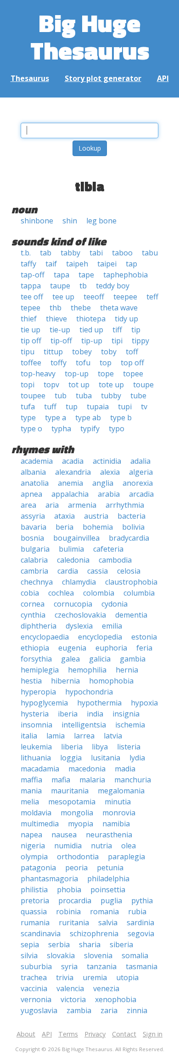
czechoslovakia (80, 615)
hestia (31, 681)
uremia (95, 977)
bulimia (71, 549)
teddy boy (112, 286)
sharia (90, 944)
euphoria (111, 648)
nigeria (33, 846)
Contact (124, 1034)
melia (30, 802)
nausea (64, 835)
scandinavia (41, 933)
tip (135, 330)
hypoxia (144, 703)
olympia (34, 857)
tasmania (141, 966)
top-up (77, 374)
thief (29, 319)
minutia (118, 802)
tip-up (91, 341)
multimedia (40, 824)
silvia (29, 955)
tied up (91, 330)
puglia (111, 900)
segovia (141, 933)
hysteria (35, 714)
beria (64, 527)
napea (31, 835)
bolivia (133, 527)
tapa (61, 275)
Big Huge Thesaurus (89, 36)
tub (61, 396)
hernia (127, 670)
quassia (34, 911)
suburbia (36, 966)
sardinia (140, 922)
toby (109, 352)
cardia (67, 571)
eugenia (72, 648)
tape (86, 275)
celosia (128, 571)
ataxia (64, 516)
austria (96, 516)
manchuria (132, 780)
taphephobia (125, 275)
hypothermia (99, 703)
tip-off (61, 341)
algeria (141, 472)
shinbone (37, 221)
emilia (112, 626)
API (163, 78)
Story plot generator (103, 78)
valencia (70, 988)
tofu (83, 363)
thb (56, 308)
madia (125, 769)
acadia (73, 461)
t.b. (26, 253)
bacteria (131, 516)
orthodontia (78, 857)
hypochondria (89, 692)
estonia (144, 637)
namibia (116, 824)
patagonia (38, 868)
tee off (32, 297)
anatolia (35, 483)
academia (37, 461)
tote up (111, 385)
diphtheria (38, 626)
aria (52, 505)
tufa (28, 406)
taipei (107, 264)
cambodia (115, 560)
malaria (92, 780)
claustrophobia (131, 582)
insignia (126, 714)
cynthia (33, 615)
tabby (70, 253)
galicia (100, 659)
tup (72, 406)
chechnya (37, 582)
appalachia (70, 494)
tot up (79, 385)
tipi (117, 341)
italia (29, 736)
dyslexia (79, 626)
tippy (140, 341)
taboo (122, 253)
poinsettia (107, 889)
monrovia (118, 813)
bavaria (33, 527)
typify (90, 428)
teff (152, 297)
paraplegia (126, 857)
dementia (131, 615)
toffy (58, 363)
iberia (68, 714)
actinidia (107, 461)
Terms (68, 1034)
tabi (96, 253)
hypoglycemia (44, 703)
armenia (82, 505)
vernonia (36, 999)
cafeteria (108, 549)
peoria (76, 868)
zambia (79, 1010)
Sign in (152, 1034)
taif (51, 264)
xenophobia (115, 999)
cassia (97, 571)
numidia (68, 846)
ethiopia (35, 648)
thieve (56, 319)
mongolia (77, 813)
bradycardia (129, 538)
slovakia (61, 955)
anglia (102, 483)
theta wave (119, 308)
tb (83, 286)
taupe (60, 286)
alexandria (73, 472)
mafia (60, 780)
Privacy (95, 1034)
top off (132, 363)
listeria (128, 747)
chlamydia (79, 582)
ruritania (74, 922)
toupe (143, 385)
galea (70, 659)
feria (144, 648)
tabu (150, 253)
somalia (135, 955)
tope (106, 374)
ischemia (130, 725)
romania (104, 911)
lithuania (36, 758)
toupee (33, 396)
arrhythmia (125, 505)
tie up (30, 330)
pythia (142, 900)
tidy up (126, 319)
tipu (27, 352)
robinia (68, 911)
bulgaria (35, 549)
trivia (64, 977)
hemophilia (87, 670)
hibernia (65, 681)
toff (132, 352)
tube (138, 396)
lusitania (105, 758)
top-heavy (38, 374)
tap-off (33, 275)
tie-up (60, 330)
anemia (70, 483)
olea (128, 846)
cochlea (61, 593)
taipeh (77, 264)
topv (51, 385)
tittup (53, 352)
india (95, 714)
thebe (81, 308)
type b (121, 417)
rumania (35, 922)
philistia (34, 889)
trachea (34, 977)
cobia (30, 593)
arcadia (141, 494)
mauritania (70, 791)
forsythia (36, 659)
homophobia (111, 681)
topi (27, 385)
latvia (113, 736)
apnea (31, 494)
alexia (110, 472)
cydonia (114, 604)
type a (55, 417)
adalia (140, 461)
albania (33, 472)
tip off (31, 341)
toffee (31, 363)
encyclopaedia (45, 637)
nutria (101, 846)
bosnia (32, 538)
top (106, 363)
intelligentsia (84, 725)
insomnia (36, 725)
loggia (71, 758)
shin (69, 221)
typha (61, 428)
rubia (137, 911)
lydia (137, 758)
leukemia (36, 747)
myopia (80, 824)
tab (45, 253)
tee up (63, 297)
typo (116, 428)
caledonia (73, 560)
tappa (31, 286)
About (26, 1034)
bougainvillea (76, 538)
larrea (84, 736)
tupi (125, 406)
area (28, 505)
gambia (132, 659)
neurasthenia (109, 835)
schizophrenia (94, 933)
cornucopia (73, 604)
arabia (109, 494)
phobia (69, 889)
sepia (30, 944)
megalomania (121, 791)
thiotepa (91, 319)
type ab (88, 417)
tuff (50, 406)
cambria (34, 571)
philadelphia (108, 879)
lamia (55, 736)
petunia (110, 868)
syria (69, 966)
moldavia (36, 813)
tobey (82, 352)
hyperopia (38, 692)
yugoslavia (39, 1010)
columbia (139, 593)
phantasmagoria (49, 879)
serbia (59, 944)
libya (100, 747)
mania (31, 791)
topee (133, 374)
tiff (117, 330)
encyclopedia (100, 637)
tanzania (102, 966)
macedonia (87, 769)
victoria (73, 999)
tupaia (98, 406)
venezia (106, 988)
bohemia (98, 527)
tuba (84, 396)
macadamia (40, 769)
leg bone (101, 221)
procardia (74, 900)
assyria (33, 516)
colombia (98, 593)
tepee (30, 308)
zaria (109, 1010)
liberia (72, 747)
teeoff (94, 297)
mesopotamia (71, 802)
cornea (33, 604)
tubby (111, 396)
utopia (127, 977)
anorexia (138, 483)
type (28, 417)
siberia (121, 944)
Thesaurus (30, 78)
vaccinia (34, 988)
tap (131, 264)
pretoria (35, 900)
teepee (125, 297)
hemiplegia (40, 670)
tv (144, 406)
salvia (107, 922)
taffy (28, 264)
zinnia (137, 1010)
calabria (34, 560)
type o (31, 428)
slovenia (98, 955)
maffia (31, 780)
